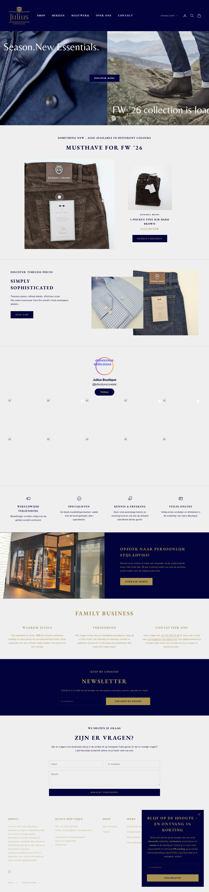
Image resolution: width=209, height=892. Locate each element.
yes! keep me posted (128, 701)
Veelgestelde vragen (137, 831)
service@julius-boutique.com (162, 639)
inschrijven (172, 877)
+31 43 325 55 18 (170, 635)
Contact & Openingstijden (140, 826)
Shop (41, 15)
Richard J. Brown (150, 215)
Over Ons (104, 15)
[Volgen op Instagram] (9, 871)
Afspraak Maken (136, 581)
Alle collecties (110, 826)
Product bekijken (149, 238)
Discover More (104, 78)
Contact (125, 15)
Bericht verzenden (104, 792)
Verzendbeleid (134, 842)
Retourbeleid (133, 837)
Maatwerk (80, 15)
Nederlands (168, 16)
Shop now (22, 314)
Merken (58, 15)
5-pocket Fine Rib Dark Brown (149, 222)
